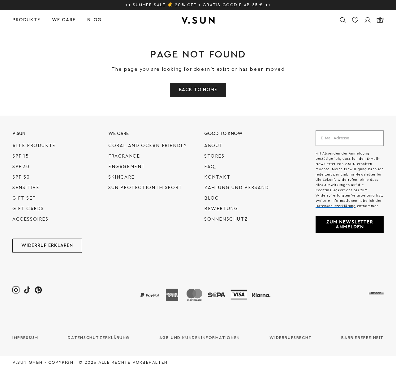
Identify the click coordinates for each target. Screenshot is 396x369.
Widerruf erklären (47, 245)
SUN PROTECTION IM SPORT (145, 187)
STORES (214, 156)
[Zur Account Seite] (367, 20)
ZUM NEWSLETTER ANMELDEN (349, 224)
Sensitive (25, 187)
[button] (32, 20)
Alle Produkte (34, 145)
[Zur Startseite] (197, 20)
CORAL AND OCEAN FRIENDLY (147, 145)
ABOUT (213, 145)
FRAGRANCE (124, 156)
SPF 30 (21, 166)
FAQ (209, 166)
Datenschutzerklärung (99, 338)
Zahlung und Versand (236, 187)
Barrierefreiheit (362, 338)
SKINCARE (121, 177)
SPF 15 (20, 156)
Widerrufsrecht (290, 338)
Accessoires (30, 219)
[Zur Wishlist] (355, 20)
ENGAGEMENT (126, 166)
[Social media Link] (16, 289)
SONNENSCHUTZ (226, 219)
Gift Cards (28, 208)
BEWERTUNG (221, 208)
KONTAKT (217, 177)
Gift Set (24, 198)
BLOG (211, 198)
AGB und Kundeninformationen (199, 338)
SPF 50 (21, 177)
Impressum (25, 338)
